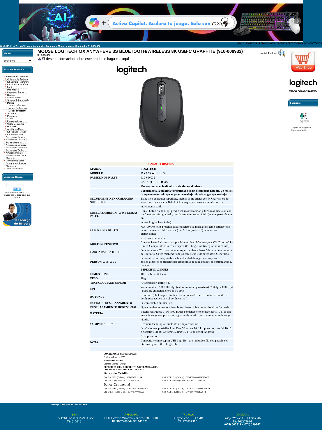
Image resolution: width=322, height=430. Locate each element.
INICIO (240, 43)
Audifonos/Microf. (16, 129)
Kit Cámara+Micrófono (18, 82)
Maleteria (10, 158)
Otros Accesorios (14, 168)
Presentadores (14, 121)
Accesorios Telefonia (16, 139)
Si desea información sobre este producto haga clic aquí (85, 59)
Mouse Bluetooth (76, 46)
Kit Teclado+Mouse (17, 132)
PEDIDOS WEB (267, 43)
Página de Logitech (301, 127)
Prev (24, 21)
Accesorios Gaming (15, 137)
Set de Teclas (14, 97)
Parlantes (12, 116)
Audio (10, 118)
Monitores (11, 166)
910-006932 (94, 46)
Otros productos (299, 130)
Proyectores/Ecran (15, 160)
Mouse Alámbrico (17, 105)
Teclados (11, 113)
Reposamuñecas (15, 92)
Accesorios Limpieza (16, 145)
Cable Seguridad (15, 124)
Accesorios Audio (14, 142)
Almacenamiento (14, 153)
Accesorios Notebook (16, 147)
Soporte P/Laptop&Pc (18, 100)
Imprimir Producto (268, 53)
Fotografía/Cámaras (16, 163)
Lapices (11, 87)
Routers (11, 95)
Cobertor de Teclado (17, 79)
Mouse (61, 46)
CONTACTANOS (313, 43)
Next (297, 21)
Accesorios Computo (44, 46)
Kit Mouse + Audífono (18, 84)
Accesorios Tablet (15, 150)
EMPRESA (251, 43)
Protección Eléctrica (16, 155)
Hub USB (12, 126)
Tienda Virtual (23, 46)
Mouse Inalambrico (18, 108)
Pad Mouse (13, 89)
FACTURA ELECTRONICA (290, 43)
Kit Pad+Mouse (15, 134)
